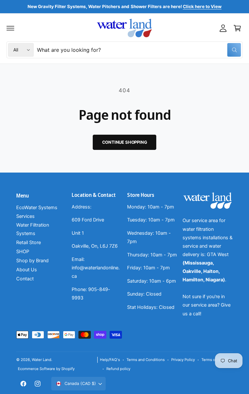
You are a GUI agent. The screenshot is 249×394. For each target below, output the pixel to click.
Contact (25, 279)
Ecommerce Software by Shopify (46, 368)
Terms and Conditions (145, 359)
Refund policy (118, 368)
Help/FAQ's (110, 359)
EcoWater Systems (36, 207)
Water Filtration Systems (32, 229)
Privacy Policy (183, 359)
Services (25, 216)
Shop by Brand (32, 261)
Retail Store (28, 242)
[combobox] (139, 49)
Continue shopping (124, 142)
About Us (26, 270)
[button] (10, 28)
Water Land (41, 359)
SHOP (22, 251)
